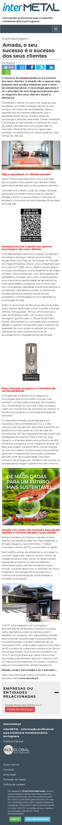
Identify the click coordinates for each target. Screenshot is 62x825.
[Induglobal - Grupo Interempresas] (16, 749)
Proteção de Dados (14, 779)
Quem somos (11, 764)
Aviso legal (9, 774)
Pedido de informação (20, 709)
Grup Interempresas (33, 791)
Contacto (8, 769)
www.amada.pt (28, 678)
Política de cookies (14, 784)
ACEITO (15, 819)
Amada (23, 78)
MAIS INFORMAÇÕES (37, 819)
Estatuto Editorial (13, 741)
